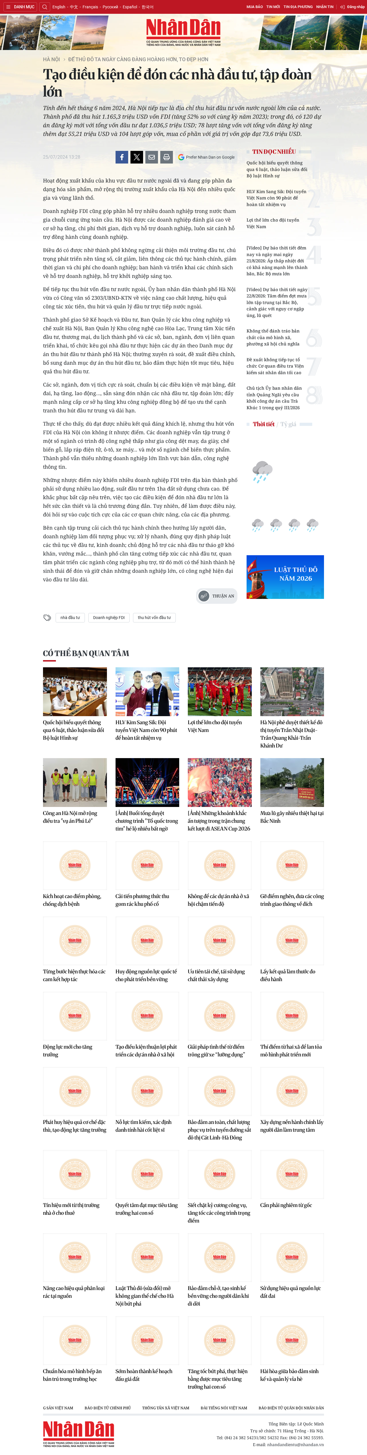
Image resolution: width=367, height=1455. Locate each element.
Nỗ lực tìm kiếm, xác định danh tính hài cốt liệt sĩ (143, 1126)
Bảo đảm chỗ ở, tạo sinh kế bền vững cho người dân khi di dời (218, 1296)
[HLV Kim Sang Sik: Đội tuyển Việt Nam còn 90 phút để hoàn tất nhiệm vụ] (147, 691)
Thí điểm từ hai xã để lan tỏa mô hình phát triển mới (291, 1050)
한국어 (148, 7)
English (58, 7)
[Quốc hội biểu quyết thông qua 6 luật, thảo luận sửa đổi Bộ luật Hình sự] (75, 691)
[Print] (166, 157)
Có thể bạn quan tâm (86, 653)
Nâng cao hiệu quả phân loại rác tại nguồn (74, 1292)
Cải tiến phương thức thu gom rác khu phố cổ (142, 900)
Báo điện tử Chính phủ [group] (108, 1407)
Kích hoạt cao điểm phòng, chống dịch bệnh (72, 900)
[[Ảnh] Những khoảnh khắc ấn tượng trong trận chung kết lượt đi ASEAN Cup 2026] (220, 782)
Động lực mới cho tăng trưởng (67, 1050)
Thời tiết (264, 424)
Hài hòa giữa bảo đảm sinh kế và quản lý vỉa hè (289, 1375)
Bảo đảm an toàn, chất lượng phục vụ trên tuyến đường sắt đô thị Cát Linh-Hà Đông (219, 1130)
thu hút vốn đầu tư (154, 617)
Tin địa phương (298, 7)
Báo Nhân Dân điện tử (183, 33)
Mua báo (255, 7)
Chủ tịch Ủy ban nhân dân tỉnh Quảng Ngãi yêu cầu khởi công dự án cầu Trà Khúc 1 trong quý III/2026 (274, 397)
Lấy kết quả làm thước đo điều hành (287, 975)
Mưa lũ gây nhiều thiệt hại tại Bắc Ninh (292, 817)
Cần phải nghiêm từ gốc (286, 1205)
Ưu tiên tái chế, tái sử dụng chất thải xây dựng (216, 975)
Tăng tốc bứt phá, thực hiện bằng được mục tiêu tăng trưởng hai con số (217, 1379)
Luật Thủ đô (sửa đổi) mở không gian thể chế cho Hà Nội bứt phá (145, 1296)
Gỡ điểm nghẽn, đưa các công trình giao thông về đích (292, 900)
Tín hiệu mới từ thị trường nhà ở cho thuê (71, 1209)
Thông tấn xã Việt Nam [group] (165, 1407)
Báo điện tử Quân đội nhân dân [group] (291, 1407)
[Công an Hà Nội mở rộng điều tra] (75, 782)
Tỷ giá (288, 424)
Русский (110, 7)
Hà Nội (51, 59)
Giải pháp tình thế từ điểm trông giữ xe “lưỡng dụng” (216, 1050)
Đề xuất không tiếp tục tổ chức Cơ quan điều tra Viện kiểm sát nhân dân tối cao (275, 366)
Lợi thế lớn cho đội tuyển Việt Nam (273, 223)
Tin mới (273, 7)
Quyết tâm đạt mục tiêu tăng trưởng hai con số (147, 1209)
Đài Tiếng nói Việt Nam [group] (224, 1407)
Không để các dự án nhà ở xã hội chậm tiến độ (218, 900)
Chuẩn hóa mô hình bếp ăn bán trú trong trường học (72, 1375)
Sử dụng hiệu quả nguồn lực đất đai (290, 1292)
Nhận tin (324, 7)
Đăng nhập (356, 7)
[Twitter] (136, 157)
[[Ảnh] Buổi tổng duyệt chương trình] (147, 782)
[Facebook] (122, 157)
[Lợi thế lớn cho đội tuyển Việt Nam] (220, 691)
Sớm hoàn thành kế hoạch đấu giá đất (144, 1375)
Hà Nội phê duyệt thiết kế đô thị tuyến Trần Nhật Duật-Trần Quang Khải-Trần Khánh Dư (291, 734)
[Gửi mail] (151, 157)
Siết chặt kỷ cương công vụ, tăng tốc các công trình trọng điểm (219, 1213)
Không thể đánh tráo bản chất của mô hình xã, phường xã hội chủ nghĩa (273, 337)
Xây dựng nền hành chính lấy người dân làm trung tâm (291, 1126)
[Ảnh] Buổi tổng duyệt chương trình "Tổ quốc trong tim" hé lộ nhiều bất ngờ (147, 821)
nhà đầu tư (70, 617)
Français (90, 7)
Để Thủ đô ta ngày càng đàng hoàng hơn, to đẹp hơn (138, 59)
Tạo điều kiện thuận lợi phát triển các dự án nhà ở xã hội (146, 1050)
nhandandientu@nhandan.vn (295, 1444)
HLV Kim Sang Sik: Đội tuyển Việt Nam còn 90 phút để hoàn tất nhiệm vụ (277, 198)
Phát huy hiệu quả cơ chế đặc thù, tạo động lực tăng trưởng (74, 1126)
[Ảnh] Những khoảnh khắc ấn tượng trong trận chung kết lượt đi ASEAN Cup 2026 (219, 821)
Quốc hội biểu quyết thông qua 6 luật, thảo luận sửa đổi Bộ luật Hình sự (277, 169)
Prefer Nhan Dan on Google (210, 157)
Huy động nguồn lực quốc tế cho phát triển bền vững (146, 975)
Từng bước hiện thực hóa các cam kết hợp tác (74, 975)
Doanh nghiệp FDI (109, 617)
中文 (74, 7)
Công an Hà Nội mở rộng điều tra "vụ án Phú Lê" (70, 817)
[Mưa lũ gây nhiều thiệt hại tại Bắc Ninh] (292, 782)
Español (130, 7)
